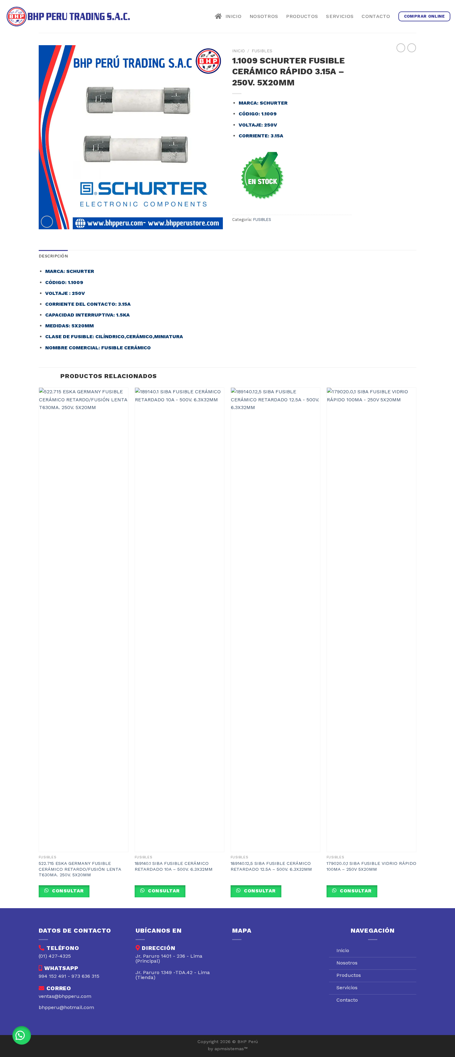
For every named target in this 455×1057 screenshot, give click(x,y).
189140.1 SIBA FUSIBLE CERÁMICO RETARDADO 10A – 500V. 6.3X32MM (174, 866)
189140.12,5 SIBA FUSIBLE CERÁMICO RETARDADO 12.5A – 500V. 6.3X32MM (271, 866)
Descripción (53, 256)
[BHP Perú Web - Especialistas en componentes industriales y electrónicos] (70, 16)
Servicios (339, 16)
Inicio (231, 16)
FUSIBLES (262, 50)
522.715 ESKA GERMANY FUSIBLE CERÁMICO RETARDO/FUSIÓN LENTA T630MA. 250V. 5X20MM (80, 869)
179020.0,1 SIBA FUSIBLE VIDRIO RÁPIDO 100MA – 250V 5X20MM (371, 866)
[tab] (53, 256)
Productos (302, 16)
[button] (21, 1035)
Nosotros (263, 16)
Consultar (67, 891)
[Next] (416, 647)
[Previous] (39, 647)
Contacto (376, 16)
